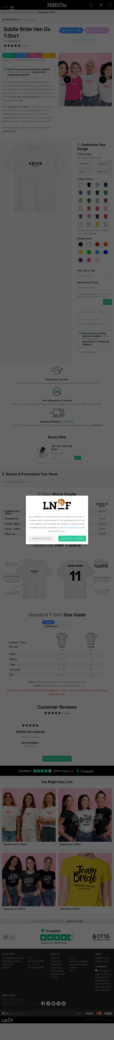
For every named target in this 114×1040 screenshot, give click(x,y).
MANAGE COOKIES (42, 538)
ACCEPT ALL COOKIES (72, 538)
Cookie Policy (74, 527)
